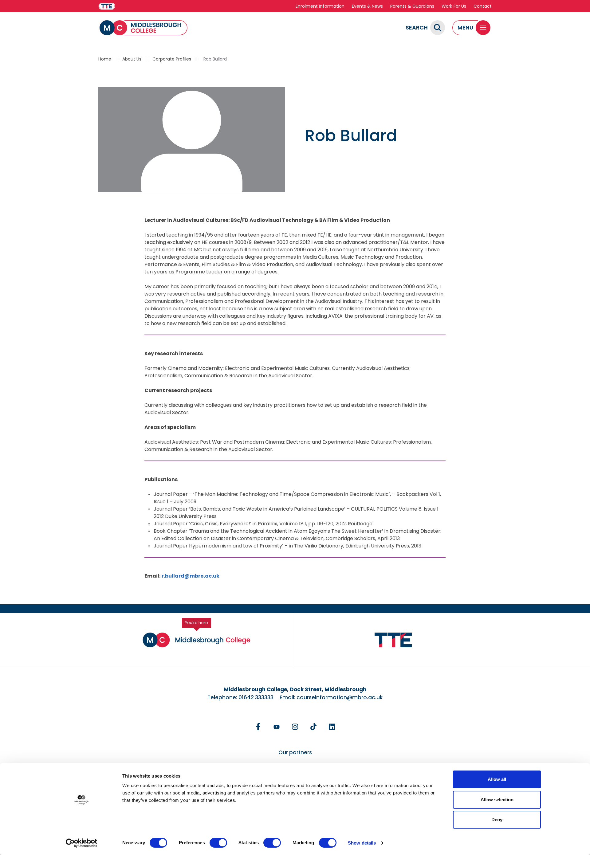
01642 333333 (255, 697)
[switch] (218, 843)
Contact (483, 6)
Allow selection (497, 799)
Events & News (367, 6)
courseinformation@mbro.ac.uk (340, 697)
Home (104, 59)
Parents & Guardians (412, 6)
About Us (131, 59)
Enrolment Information (320, 6)
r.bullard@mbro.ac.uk (190, 575)
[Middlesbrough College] (143, 28)
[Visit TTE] (106, 6)
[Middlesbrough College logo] (196, 640)
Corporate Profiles (171, 59)
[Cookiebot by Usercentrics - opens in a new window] (81, 843)
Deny (496, 819)
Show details (362, 842)
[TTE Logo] (393, 640)
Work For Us (454, 6)
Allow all (497, 779)
